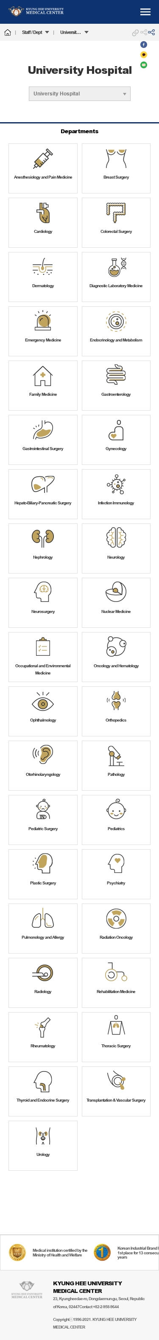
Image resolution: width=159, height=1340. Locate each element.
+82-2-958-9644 (106, 1306)
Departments (79, 131)
